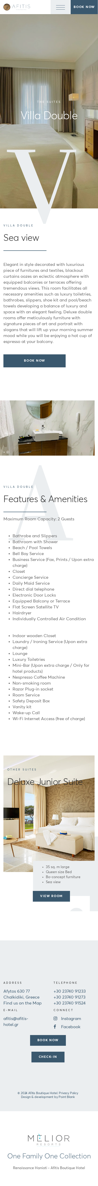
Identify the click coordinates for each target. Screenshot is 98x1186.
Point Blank (67, 1097)
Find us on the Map (22, 1003)
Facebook (70, 1027)
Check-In (48, 1057)
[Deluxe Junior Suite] (49, 813)
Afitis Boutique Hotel (68, 1168)
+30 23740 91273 (69, 997)
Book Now (34, 360)
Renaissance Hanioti (30, 1168)
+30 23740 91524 (70, 1003)
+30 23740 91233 (70, 991)
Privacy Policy (68, 1093)
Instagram (71, 1019)
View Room (51, 896)
